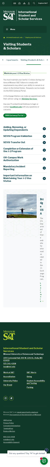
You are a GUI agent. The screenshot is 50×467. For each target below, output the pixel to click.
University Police (10, 381)
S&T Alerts (31, 372)
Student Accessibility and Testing (36, 382)
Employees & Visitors (33, 37)
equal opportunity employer (27, 412)
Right (47, 60)
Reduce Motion (9, 431)
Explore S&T (43, 3)
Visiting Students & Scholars (34, 60)
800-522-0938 (9, 437)
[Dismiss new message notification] (46, 450)
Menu (12, 29)
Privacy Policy (8, 423)
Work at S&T (8, 372)
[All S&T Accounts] (11, 398)
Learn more (41, 292)
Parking (30, 387)
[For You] (29, 3)
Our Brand (7, 385)
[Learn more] (22, 206)
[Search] (34, 3)
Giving (29, 377)
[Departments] (24, 3)
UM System (7, 420)
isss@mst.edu (16, 107)
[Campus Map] (19, 3)
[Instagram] (5, 398)
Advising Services (29, 99)
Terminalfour (8, 428)
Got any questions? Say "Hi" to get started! (27, 453)
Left (3, 60)
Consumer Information (11, 426)
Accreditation (9, 377)
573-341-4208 (9, 364)
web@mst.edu (8, 439)
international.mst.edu (14, 37)
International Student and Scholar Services (30, 15)
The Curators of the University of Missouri (25, 415)
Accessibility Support (11, 442)
